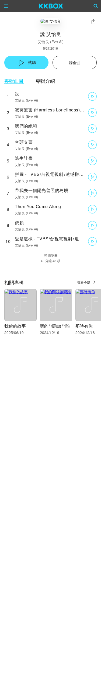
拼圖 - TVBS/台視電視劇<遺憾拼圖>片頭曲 (57, 174)
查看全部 (83, 282)
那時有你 (84, 326)
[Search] (96, 6)
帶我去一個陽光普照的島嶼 (41, 190)
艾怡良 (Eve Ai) (51, 41)
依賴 (19, 222)
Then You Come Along (38, 206)
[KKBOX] (51, 6)
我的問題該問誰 (55, 326)
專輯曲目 (14, 80)
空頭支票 (24, 142)
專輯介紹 (45, 80)
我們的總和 (26, 126)
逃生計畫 (24, 158)
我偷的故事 (15, 326)
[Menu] (6, 6)
